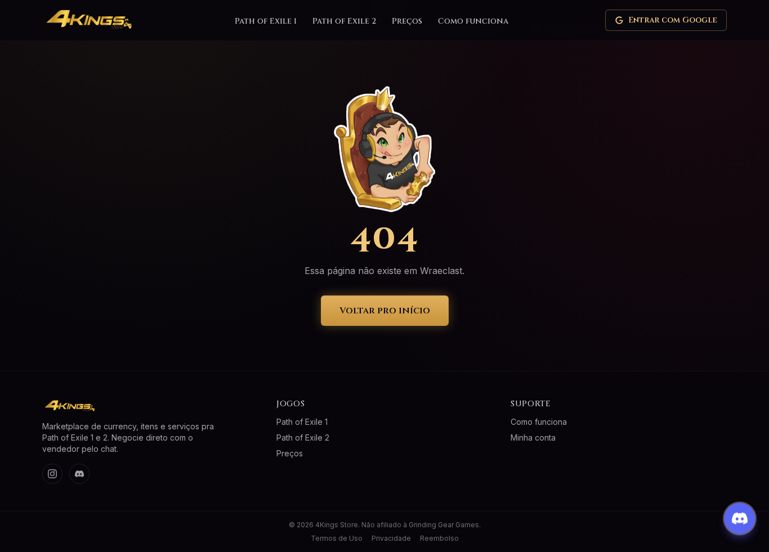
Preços (407, 21)
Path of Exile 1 (266, 21)
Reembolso (439, 538)
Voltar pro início (384, 310)
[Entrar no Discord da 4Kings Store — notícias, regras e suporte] (739, 517)
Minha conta (533, 437)
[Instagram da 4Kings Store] (52, 474)
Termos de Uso (337, 538)
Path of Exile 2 (344, 21)
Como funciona (473, 21)
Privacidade (391, 538)
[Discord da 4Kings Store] (79, 474)
